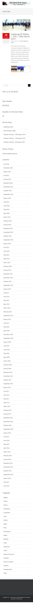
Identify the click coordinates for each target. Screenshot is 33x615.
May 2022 (6, 300)
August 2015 (7, 478)
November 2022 (8, 277)
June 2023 (7, 251)
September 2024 (8, 194)
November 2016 (8, 421)
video (5, 573)
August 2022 (7, 289)
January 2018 (7, 368)
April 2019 (7, 330)
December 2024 (8, 183)
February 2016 (8, 455)
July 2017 (6, 391)
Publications (7, 531)
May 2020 (6, 327)
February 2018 (8, 365)
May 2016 (6, 444)
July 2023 (6, 247)
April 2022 (7, 304)
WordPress (13, 598)
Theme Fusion (19, 598)
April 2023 (7, 259)
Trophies (6, 565)
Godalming (25, 41)
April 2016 (7, 448)
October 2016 (8, 425)
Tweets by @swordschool (10, 153)
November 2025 (8, 168)
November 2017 (8, 376)
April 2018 (7, 357)
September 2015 (8, 474)
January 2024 (7, 224)
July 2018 (6, 346)
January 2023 (7, 270)
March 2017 (7, 406)
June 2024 (7, 206)
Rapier (5, 535)
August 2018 (7, 342)
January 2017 (7, 414)
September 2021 (8, 315)
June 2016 (7, 440)
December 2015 (8, 463)
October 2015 (8, 471)
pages (5, 524)
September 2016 (8, 429)
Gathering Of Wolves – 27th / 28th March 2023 (20, 36)
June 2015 (7, 486)
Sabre (5, 543)
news (5, 516)
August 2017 (7, 387)
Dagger (6, 497)
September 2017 (8, 383)
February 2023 (8, 266)
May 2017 (6, 399)
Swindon (6, 558)
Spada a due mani (9, 554)
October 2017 (8, 380)
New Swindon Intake (10, 130)
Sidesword (7, 546)
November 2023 (8, 232)
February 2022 (8, 312)
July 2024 (6, 202)
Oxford (12, 42)
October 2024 (8, 190)
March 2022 (7, 308)
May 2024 (6, 209)
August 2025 (7, 171)
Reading (6, 539)
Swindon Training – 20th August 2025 (15, 134)
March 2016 (7, 452)
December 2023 (8, 228)
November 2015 (8, 467)
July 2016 (6, 436)
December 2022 (8, 274)
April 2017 (7, 402)
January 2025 (7, 179)
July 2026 (6, 164)
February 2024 (8, 221)
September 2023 (8, 240)
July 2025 (6, 175)
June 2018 (7, 349)
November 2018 (8, 334)
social (5, 550)
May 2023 (6, 255)
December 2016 (8, 418)
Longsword (7, 512)
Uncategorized (8, 569)
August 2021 (7, 319)
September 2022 (8, 285)
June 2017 (7, 395)
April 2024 (7, 213)
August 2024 (7, 198)
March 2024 (7, 217)
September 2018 (8, 338)
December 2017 (8, 372)
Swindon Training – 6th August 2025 (14, 142)
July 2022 (6, 293)
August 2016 (7, 433)
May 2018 (6, 353)
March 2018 (7, 361)
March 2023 (7, 262)
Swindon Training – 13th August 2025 (15, 138)
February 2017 (8, 410)
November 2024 (8, 187)
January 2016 (7, 459)
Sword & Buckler (8, 562)
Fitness (6, 505)
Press (5, 528)
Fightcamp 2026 (8, 127)
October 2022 (8, 281)
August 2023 (7, 243)
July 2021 (6, 323)
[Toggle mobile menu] (29, 6)
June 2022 (7, 296)
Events (21, 41)
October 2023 (8, 236)
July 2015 (6, 482)
